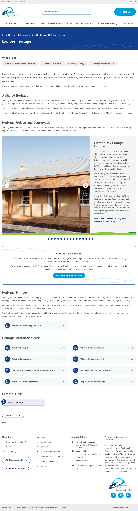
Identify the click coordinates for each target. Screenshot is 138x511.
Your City (43, 466)
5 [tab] (58, 239)
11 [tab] (77, 239)
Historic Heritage (15, 402)
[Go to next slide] (85, 185)
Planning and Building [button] (107, 23)
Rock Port (9, 452)
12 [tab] (80, 239)
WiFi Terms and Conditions (56, 507)
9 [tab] (70, 239)
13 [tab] (83, 239)
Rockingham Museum (51, 64)
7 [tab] (64, 239)
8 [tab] (67, 239)
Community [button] (28, 23)
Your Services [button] (10, 23)
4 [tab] (55, 239)
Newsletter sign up (18, 460)
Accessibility (6, 507)
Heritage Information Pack (102, 64)
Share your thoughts (14, 442)
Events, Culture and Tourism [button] (79, 23)
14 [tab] (86, 239)
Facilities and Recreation (50, 452)
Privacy (34, 508)
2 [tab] (48, 239)
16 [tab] (92, 239)
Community (44, 447)
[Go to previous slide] (6, 185)
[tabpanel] (69, 185)
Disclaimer (17, 507)
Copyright (26, 507)
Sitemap (41, 507)
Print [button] (6, 422)
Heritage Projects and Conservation (19, 64)
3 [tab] (52, 239)
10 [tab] (73, 239)
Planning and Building (49, 461)
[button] (13, 415)
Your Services (45, 442)
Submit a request (16, 468)
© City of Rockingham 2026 (119, 507)
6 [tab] (61, 239)
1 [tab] (45, 239)
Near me (9, 447)
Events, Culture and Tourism (51, 456)
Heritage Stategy (75, 64)
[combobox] (67, 11)
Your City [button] (128, 23)
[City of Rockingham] (10, 12)
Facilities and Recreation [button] (49, 23)
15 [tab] (89, 239)
